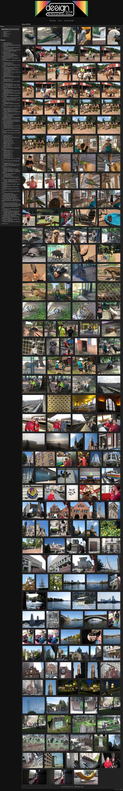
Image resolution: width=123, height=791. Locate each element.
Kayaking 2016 (7, 116)
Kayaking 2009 (7, 176)
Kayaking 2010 (7, 163)
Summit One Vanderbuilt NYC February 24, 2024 (10, 56)
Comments (6, 33)
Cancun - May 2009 (8, 180)
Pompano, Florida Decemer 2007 (11, 191)
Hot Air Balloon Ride (8, 173)
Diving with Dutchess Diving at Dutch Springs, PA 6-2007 (10, 197)
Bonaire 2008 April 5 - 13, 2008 (11, 188)
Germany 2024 (7, 53)
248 (76, 786)
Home (23, 24)
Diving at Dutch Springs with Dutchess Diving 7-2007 (9, 195)
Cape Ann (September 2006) (10, 211)
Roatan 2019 (6, 80)
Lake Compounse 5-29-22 (9, 69)
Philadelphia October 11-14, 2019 (11, 81)
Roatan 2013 (6, 145)
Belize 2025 (6, 42)
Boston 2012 (6, 146)
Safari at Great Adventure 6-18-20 (11, 76)
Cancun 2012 (6, 151)
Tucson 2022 (6, 70)
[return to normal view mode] (121, 24)
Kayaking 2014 (7, 136)
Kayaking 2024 (7, 48)
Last (82, 786)
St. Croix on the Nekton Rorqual (11, 177)
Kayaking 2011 (7, 155)
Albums (2, 40)
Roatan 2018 (6, 91)
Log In (60, 20)
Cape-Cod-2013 (7, 141)
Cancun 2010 (6, 167)
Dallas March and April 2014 (10, 137)
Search (5, 32)
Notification (6, 36)
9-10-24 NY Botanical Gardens (10, 49)
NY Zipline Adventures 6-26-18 (10, 97)
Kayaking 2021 (7, 73)
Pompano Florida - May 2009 (10, 179)
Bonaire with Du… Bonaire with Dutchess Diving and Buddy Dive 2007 (11, 200)
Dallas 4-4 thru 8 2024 (8, 54)
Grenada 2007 (6, 193)
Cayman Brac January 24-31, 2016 (11, 128)
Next (79, 786)
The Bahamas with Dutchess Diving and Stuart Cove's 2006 (11, 215)
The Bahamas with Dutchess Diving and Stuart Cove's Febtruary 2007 (11, 206)
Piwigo (121, 789)
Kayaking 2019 (7, 83)
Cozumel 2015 (7, 127)
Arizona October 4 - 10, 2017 (10, 108)
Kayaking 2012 (7, 150)
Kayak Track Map (68, 20)
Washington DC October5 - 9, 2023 (11, 60)
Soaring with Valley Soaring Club (11, 160)
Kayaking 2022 (7, 68)
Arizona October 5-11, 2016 (10, 114)
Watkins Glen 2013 (8, 143)
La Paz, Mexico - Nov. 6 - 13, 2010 (11, 158)
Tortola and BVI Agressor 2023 (10, 47)
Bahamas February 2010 (9, 169)
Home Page (53, 20)
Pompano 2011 (7, 156)
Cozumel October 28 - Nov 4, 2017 (11, 105)
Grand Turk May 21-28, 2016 (10, 120)
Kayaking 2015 (7, 124)
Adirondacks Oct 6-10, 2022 (10, 67)
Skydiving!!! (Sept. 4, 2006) (9, 212)
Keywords (5, 31)
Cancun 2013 (6, 144)
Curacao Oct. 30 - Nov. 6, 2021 (10, 72)
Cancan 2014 (6, 135)
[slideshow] (119, 24)
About (4, 35)
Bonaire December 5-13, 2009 (10, 170)
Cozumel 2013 (7, 139)
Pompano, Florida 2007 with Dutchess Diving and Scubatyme (10, 203)
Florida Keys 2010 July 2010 (10, 164)
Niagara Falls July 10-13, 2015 (10, 125)
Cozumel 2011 (6, 153)
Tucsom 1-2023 (7, 63)
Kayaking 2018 (7, 89)
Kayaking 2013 (7, 142)
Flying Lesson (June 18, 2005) (10, 221)
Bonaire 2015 (6, 123)
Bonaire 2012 (6, 152)
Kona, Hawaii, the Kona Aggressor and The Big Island (11, 122)
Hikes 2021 (6, 74)
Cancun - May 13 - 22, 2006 (10, 213)
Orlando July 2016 (7, 115)
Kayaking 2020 (7, 75)
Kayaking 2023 (7, 62)
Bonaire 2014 (6, 138)
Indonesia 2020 (7, 79)
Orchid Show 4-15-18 (8, 98)
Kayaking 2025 (7, 44)
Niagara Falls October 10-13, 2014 (11, 132)
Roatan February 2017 (8, 110)
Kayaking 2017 (7, 102)
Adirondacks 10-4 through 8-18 (11, 90)
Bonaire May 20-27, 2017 (9, 109)
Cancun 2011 (6, 157)
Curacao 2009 (6, 174)
